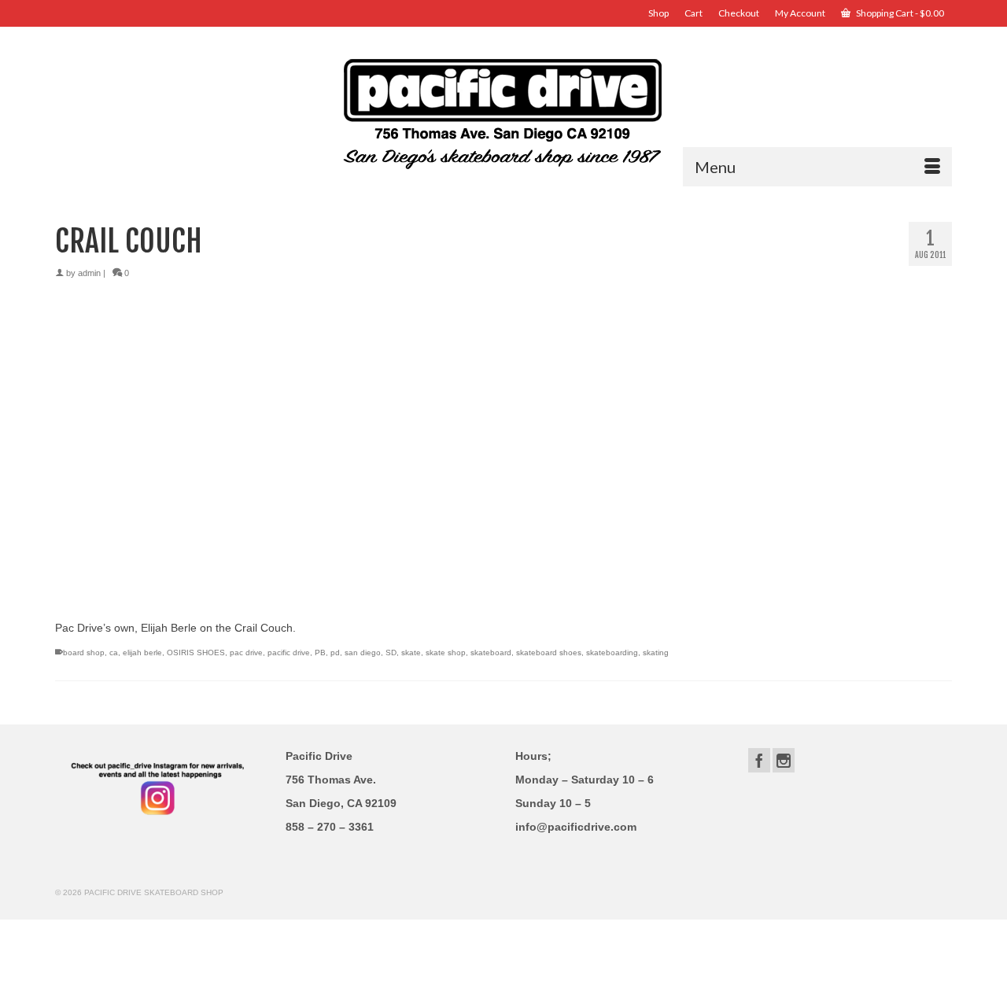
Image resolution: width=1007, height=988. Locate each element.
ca (113, 652)
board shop (84, 652)
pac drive (246, 652)
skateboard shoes (548, 652)
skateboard (490, 652)
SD (391, 652)
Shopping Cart (899, 13)
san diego (363, 652)
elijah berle (142, 652)
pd (335, 652)
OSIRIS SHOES (196, 652)
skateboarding (612, 652)
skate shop (446, 652)
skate (411, 652)
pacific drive (288, 652)
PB (320, 652)
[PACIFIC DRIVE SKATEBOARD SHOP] (503, 112)
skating (656, 652)
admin (89, 273)
